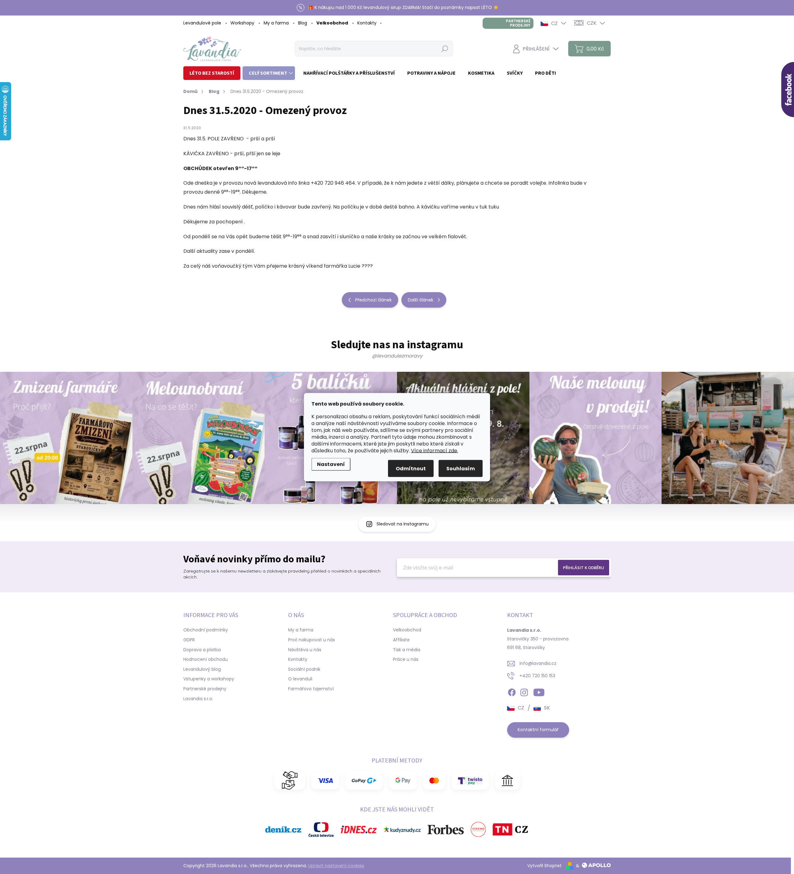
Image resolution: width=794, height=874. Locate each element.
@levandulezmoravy (397, 355)
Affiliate (401, 640)
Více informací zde (434, 450)
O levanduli (300, 679)
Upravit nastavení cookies (336, 866)
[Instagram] (524, 691)
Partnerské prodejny (518, 23)
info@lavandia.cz (538, 663)
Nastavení (331, 464)
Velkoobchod (332, 23)
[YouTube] (539, 691)
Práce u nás (405, 659)
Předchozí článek (373, 300)
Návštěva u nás (304, 650)
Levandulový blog (202, 669)
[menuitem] (211, 73)
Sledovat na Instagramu (403, 524)
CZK (591, 23)
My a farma (276, 23)
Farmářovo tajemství (311, 689)
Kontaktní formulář (538, 730)
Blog (302, 23)
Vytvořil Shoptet (544, 866)
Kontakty (367, 23)
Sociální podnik (304, 669)
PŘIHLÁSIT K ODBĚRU (583, 567)
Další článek (420, 300)
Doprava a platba (202, 650)
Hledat (445, 49)
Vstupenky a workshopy (208, 679)
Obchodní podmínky (205, 630)
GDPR (189, 640)
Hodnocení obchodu (205, 659)
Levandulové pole (202, 23)
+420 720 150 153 (537, 676)
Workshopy (242, 23)
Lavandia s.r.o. (198, 699)
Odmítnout (411, 468)
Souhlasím (460, 468)
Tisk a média (406, 650)
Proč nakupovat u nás (311, 640)
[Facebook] (511, 691)
